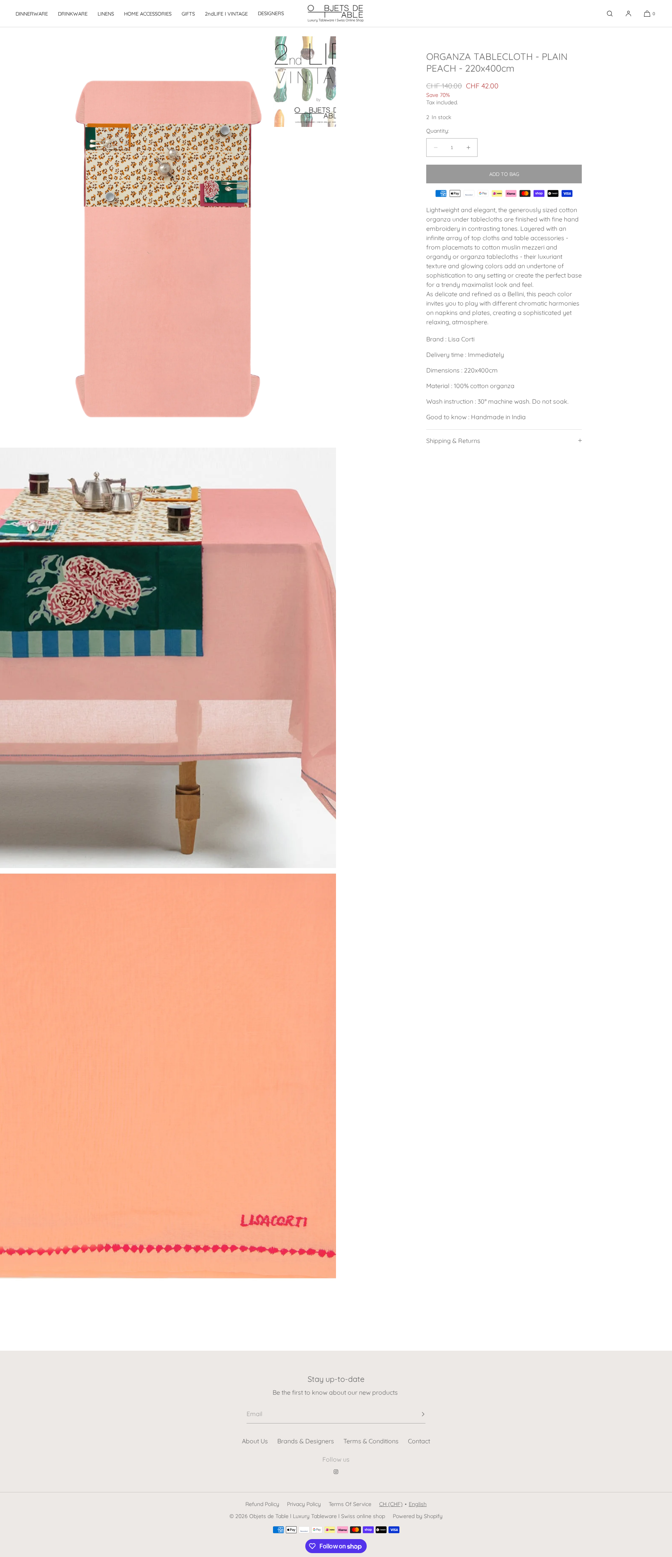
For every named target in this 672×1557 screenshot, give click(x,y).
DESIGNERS (271, 13)
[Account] (628, 13)
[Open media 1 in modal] (168, 237)
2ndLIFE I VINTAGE (226, 14)
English (418, 1504)
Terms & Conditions (371, 1441)
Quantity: (437, 131)
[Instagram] (336, 1471)
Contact (419, 1441)
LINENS (106, 14)
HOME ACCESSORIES (148, 14)
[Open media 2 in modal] (168, 658)
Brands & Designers (305, 1441)
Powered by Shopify (418, 1516)
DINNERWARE (32, 14)
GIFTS (188, 14)
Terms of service (350, 1504)
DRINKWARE (73, 14)
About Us (255, 1441)
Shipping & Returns (453, 441)
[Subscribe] (415, 1414)
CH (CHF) (390, 1504)
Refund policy (262, 1504)
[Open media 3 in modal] (168, 1078)
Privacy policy (304, 1504)
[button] (609, 13)
